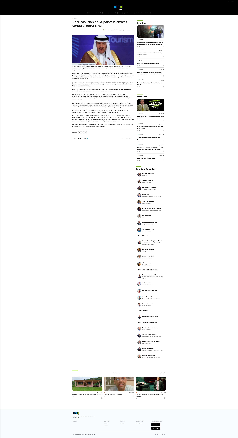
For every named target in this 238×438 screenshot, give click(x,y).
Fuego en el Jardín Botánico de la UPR (148, 63)
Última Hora (90, 13)
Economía (105, 13)
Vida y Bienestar (138, 13)
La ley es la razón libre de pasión (146, 158)
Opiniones (113, 13)
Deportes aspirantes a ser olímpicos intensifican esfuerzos (148, 394)
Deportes (120, 13)
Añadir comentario (127, 138)
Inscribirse (233, 2)
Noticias (98, 13)
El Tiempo (148, 13)
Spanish (106, 423)
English (105, 425)
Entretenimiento (128, 13)
